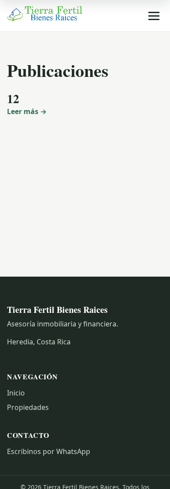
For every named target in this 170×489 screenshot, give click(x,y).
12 (13, 99)
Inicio (16, 393)
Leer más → (27, 111)
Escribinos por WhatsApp (48, 451)
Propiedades (28, 407)
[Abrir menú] (154, 16)
